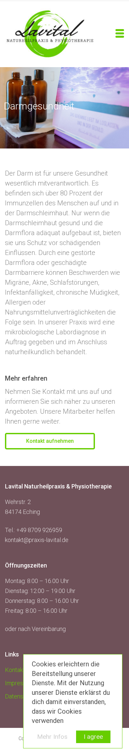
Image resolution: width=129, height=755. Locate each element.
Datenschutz (21, 696)
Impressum (19, 683)
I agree (93, 736)
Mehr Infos (52, 736)
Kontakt (15, 669)
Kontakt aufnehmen (50, 441)
